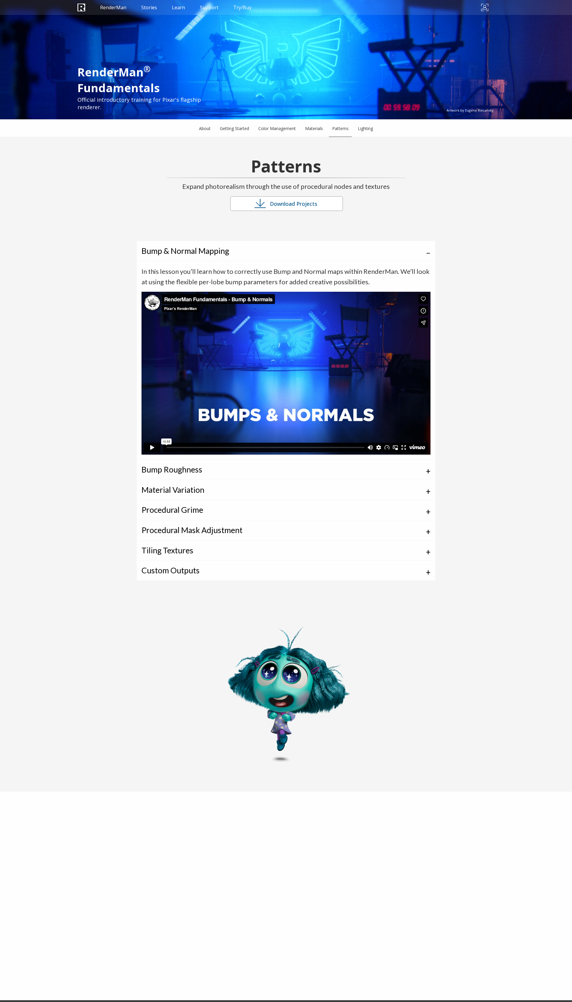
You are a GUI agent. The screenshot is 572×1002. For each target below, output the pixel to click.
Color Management (277, 128)
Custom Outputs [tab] (171, 570)
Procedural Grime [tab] (172, 510)
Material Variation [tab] (173, 490)
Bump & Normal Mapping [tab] (185, 251)
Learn (178, 7)
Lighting (365, 128)
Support (209, 7)
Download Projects (293, 203)
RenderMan (113, 7)
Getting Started (234, 128)
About (205, 128)
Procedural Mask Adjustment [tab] (192, 530)
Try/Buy (242, 7)
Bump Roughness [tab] (172, 469)
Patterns (340, 128)
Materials (314, 128)
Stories (149, 7)
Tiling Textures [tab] (167, 550)
